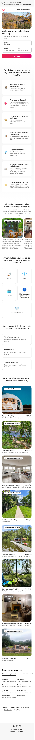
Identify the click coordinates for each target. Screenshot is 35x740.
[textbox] (9, 50)
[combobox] (17, 44)
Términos (20, 731)
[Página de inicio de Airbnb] (3, 9)
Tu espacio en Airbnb (23, 9)
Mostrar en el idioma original (23, 4)
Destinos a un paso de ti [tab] (9, 674)
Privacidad (13, 731)
